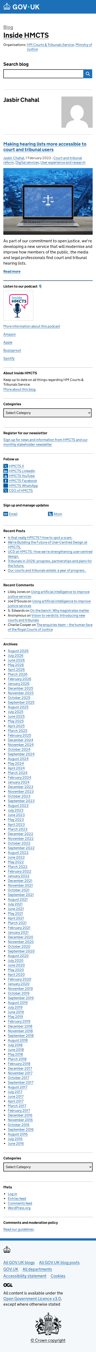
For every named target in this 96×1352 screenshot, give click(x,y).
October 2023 (19, 796)
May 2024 (16, 763)
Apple (7, 342)
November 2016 (20, 1120)
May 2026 (16, 665)
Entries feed (17, 1198)
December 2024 (20, 740)
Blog (8, 27)
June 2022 (16, 857)
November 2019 (20, 988)
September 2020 (21, 951)
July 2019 (15, 1007)
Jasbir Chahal (13, 158)
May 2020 (16, 970)
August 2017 (17, 1087)
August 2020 (18, 956)
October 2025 (19, 698)
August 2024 (18, 759)
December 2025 (20, 688)
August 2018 (18, 1040)
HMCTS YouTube (22, 476)
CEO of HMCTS (21, 490)
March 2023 (17, 829)
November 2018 (20, 1031)
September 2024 (21, 754)
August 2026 (18, 651)
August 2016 (18, 1134)
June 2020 (16, 965)
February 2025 (19, 735)
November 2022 (21, 838)
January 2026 (18, 683)
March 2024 (17, 773)
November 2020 (21, 942)
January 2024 (18, 782)
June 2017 (15, 1096)
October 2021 (18, 890)
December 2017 (20, 1068)
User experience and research (63, 162)
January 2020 (18, 984)
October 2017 (18, 1078)
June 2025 (16, 716)
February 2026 (19, 679)
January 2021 (18, 932)
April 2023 (16, 824)
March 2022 (17, 866)
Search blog (16, 64)
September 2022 (21, 848)
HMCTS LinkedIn (22, 471)
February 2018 (19, 1064)
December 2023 (20, 787)
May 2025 (16, 721)
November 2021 (20, 885)
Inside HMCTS (26, 35)
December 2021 (20, 881)
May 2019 (15, 1017)
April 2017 (15, 1101)
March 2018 (17, 1059)
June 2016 (16, 1143)
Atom (58, 514)
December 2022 (20, 834)
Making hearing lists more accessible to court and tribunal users (44, 146)
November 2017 (20, 1073)
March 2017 (17, 1106)
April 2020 (16, 974)
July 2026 (15, 655)
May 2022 (16, 862)
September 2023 (21, 801)
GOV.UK (10, 1269)
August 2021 (18, 899)
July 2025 (15, 712)
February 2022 (19, 871)
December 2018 (20, 1026)
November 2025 (20, 693)
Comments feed (20, 1203)
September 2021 (21, 895)
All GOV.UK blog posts (59, 1262)
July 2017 (15, 1092)
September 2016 (21, 1129)
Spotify (9, 358)
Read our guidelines (18, 1229)
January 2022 (18, 876)
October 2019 (18, 993)
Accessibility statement (24, 1275)
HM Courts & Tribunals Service (50, 45)
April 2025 (16, 726)
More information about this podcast (31, 326)
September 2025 (21, 702)
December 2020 (20, 937)
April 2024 (16, 768)
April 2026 (16, 669)
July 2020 (15, 960)
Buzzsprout (12, 350)
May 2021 (15, 913)
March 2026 (17, 674)
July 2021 (15, 904)
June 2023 (16, 815)
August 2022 (18, 852)
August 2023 (18, 805)
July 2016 (15, 1139)
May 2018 (15, 1054)
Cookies (58, 1275)
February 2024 (19, 777)
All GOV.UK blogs (19, 1262)
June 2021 (16, 909)
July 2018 (15, 1045)
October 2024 (19, 749)
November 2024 (21, 745)
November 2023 (21, 791)
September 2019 (21, 998)
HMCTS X (16, 466)
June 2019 (16, 1012)
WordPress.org (19, 1208)
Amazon (9, 334)
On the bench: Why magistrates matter (59, 610)
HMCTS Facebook (23, 481)
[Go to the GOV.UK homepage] (21, 7)
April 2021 (16, 918)
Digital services (27, 162)
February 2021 (19, 928)
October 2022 (19, 843)
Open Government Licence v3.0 (32, 1298)
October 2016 (18, 1125)
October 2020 (19, 946)
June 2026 (16, 660)
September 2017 (20, 1082)
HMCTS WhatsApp (23, 486)
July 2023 (15, 810)
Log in (12, 1194)
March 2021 (17, 923)
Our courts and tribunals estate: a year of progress (46, 570)
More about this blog (19, 389)
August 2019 (18, 1002)
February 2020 (19, 979)
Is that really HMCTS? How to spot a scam (39, 537)
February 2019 (19, 1021)
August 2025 (18, 707)
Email (13, 514)
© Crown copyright (48, 1340)
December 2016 (20, 1115)
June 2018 (16, 1049)
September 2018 (21, 1035)
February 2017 (19, 1110)
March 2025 (17, 730)
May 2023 (16, 819)
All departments (37, 1269)
